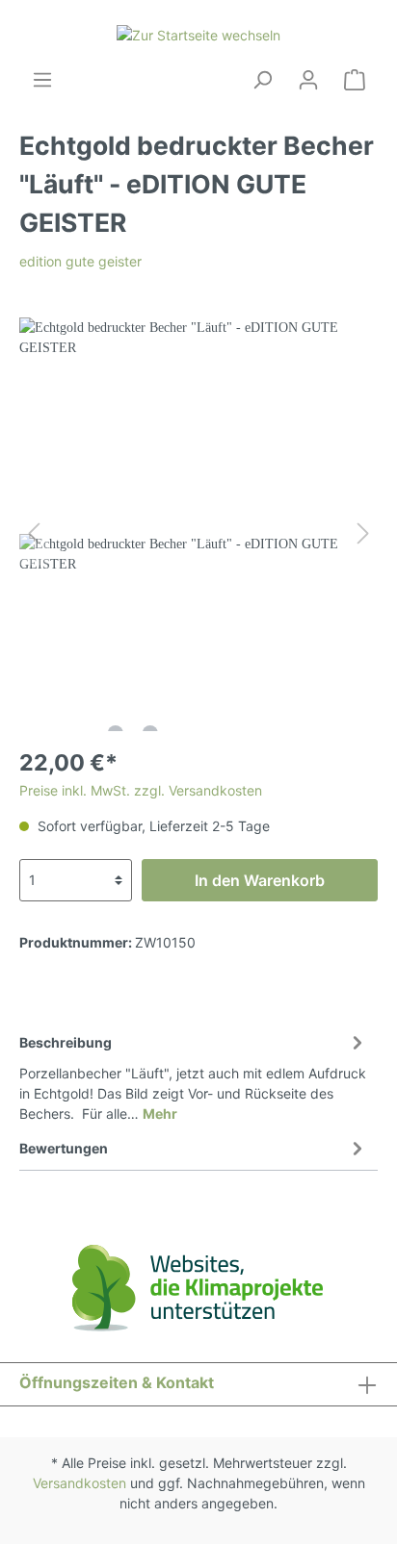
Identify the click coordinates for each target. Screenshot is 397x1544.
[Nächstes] (363, 533)
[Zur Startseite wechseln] (198, 34)
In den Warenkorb (260, 880)
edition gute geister (80, 261)
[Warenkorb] (354, 80)
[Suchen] (262, 80)
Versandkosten (79, 1483)
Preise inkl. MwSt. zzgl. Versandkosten (140, 790)
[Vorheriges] (33, 533)
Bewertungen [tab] (63, 1148)
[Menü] (42, 80)
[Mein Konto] (308, 80)
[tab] (193, 1075)
